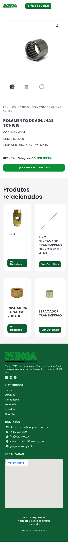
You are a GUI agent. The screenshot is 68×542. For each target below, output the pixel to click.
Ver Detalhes (16, 263)
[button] (62, 6)
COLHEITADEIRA (21, 107)
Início (6, 107)
